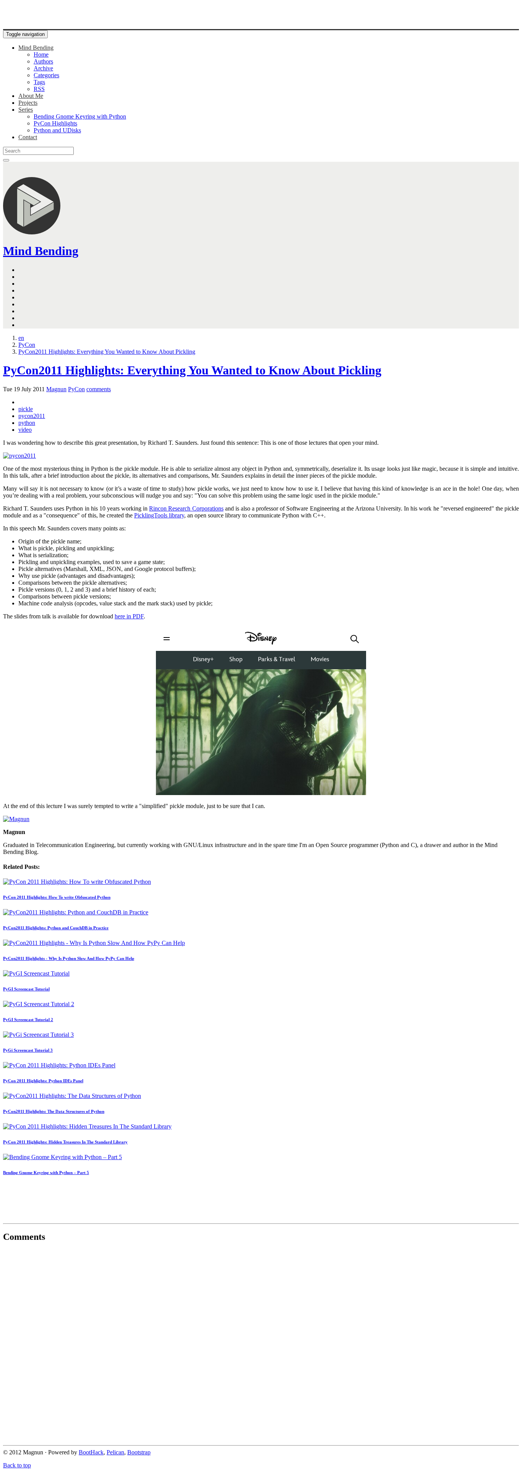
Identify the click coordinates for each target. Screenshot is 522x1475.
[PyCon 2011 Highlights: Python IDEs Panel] (59, 1065)
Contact (27, 137)
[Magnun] (16, 819)
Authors (43, 61)
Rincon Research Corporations (186, 508)
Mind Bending (35, 47)
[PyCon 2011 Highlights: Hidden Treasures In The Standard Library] (87, 1126)
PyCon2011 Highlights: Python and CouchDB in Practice (56, 927)
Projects (27, 102)
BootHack (91, 1452)
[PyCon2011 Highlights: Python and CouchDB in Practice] (75, 912)
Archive (43, 68)
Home (41, 54)
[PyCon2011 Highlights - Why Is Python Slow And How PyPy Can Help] (94, 943)
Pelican (115, 1452)
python (26, 423)
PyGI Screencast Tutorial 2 (28, 1019)
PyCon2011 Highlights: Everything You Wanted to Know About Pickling (192, 370)
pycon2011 (31, 416)
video (25, 429)
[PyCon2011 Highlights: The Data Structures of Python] (72, 1096)
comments (98, 389)
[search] (6, 160)
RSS (39, 89)
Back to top (17, 1465)
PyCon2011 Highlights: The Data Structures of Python (53, 1111)
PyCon (76, 389)
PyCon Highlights (55, 123)
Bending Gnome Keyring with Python (80, 116)
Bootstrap (139, 1452)
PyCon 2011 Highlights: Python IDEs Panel (43, 1080)
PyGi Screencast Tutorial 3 (28, 1050)
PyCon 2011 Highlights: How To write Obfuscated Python (56, 897)
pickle (25, 409)
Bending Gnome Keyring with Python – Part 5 (46, 1172)
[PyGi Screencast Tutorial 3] (38, 1034)
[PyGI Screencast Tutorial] (36, 973)
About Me (30, 96)
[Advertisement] (261, 1201)
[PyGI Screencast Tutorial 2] (38, 1004)
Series (25, 109)
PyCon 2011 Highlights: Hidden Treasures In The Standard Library (65, 1142)
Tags (39, 82)
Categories (46, 75)
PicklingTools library (159, 515)
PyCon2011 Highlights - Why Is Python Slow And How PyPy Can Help (68, 958)
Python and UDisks (57, 130)
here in (129, 616)
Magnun (56, 389)
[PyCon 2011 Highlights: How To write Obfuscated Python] (77, 881)
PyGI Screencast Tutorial (26, 989)
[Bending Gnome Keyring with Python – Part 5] (62, 1157)
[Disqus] (261, 1345)
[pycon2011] (19, 455)
